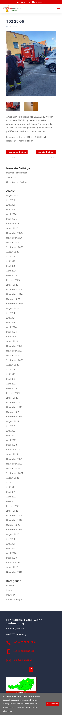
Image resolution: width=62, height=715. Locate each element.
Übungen (10, 594)
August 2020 (12, 534)
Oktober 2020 (13, 525)
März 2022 (11, 445)
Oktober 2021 (13, 468)
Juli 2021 (10, 482)
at (22, 660)
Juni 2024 (10, 317)
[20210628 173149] (31, 106)
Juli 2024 (10, 313)
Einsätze (10, 585)
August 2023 (12, 364)
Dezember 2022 (14, 402)
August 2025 (12, 252)
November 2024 (14, 294)
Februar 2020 (13, 562)
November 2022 (14, 407)
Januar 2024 (12, 341)
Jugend (9, 590)
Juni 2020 (10, 543)
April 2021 (11, 496)
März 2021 (11, 501)
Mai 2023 (10, 379)
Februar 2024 (13, 336)
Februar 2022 (13, 449)
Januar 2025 (12, 284)
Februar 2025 (13, 280)
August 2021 (12, 477)
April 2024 (11, 327)
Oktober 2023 (13, 355)
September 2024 (14, 303)
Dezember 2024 (14, 289)
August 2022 (12, 421)
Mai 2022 (10, 435)
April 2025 (11, 270)
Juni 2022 (10, 430)
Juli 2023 (10, 369)
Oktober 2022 (13, 412)
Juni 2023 (10, 374)
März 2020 (11, 558)
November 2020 (14, 520)
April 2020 (11, 553)
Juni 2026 (10, 204)
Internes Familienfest (16, 172)
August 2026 (12, 195)
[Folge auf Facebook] (31, 669)
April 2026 (11, 214)
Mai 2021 (10, 492)
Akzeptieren (52, 703)
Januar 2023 (12, 397)
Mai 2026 (10, 209)
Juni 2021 (10, 487)
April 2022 (11, 440)
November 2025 (14, 237)
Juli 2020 (10, 539)
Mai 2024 (10, 322)
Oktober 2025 (13, 242)
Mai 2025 (10, 266)
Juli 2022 (10, 426)
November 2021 (14, 463)
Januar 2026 (12, 228)
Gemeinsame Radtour (17, 182)
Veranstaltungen (14, 599)
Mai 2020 (10, 548)
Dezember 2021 (14, 459)
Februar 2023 (13, 393)
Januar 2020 (12, 567)
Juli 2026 (10, 200)
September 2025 (14, 247)
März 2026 (11, 219)
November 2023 (14, 350)
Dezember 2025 (14, 233)
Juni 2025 (10, 261)
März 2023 (11, 388)
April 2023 (11, 383)
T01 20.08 (11, 177)
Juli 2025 (10, 256)
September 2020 (14, 529)
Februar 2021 (13, 506)
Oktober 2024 (13, 299)
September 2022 (14, 416)
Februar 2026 (13, 223)
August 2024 (12, 308)
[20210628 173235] (13, 106)
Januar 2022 (12, 454)
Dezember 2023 (14, 346)
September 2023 (14, 360)
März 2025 (11, 275)
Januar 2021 (12, 510)
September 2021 (14, 473)
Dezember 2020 (14, 515)
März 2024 (11, 332)
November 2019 (14, 572)
